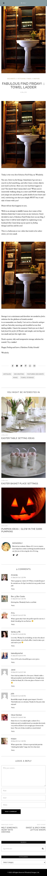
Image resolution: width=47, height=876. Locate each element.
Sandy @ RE (15, 632)
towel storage (27, 377)
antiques (7, 374)
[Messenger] (17, 366)
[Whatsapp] (30, 366)
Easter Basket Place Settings (19, 483)
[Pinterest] (25, 366)
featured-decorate (35, 374)
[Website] (17, 555)
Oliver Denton (16, 715)
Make (15, 377)
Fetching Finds (24, 78)
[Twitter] (21, 366)
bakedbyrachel (17, 653)
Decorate (11, 78)
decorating (19, 374)
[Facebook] (12, 366)
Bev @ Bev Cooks (18, 596)
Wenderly (17, 543)
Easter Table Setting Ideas (17, 438)
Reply (13, 589)
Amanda (14, 575)
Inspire (36, 78)
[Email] (34, 366)
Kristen (13, 739)
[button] (43, 848)
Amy (13, 613)
